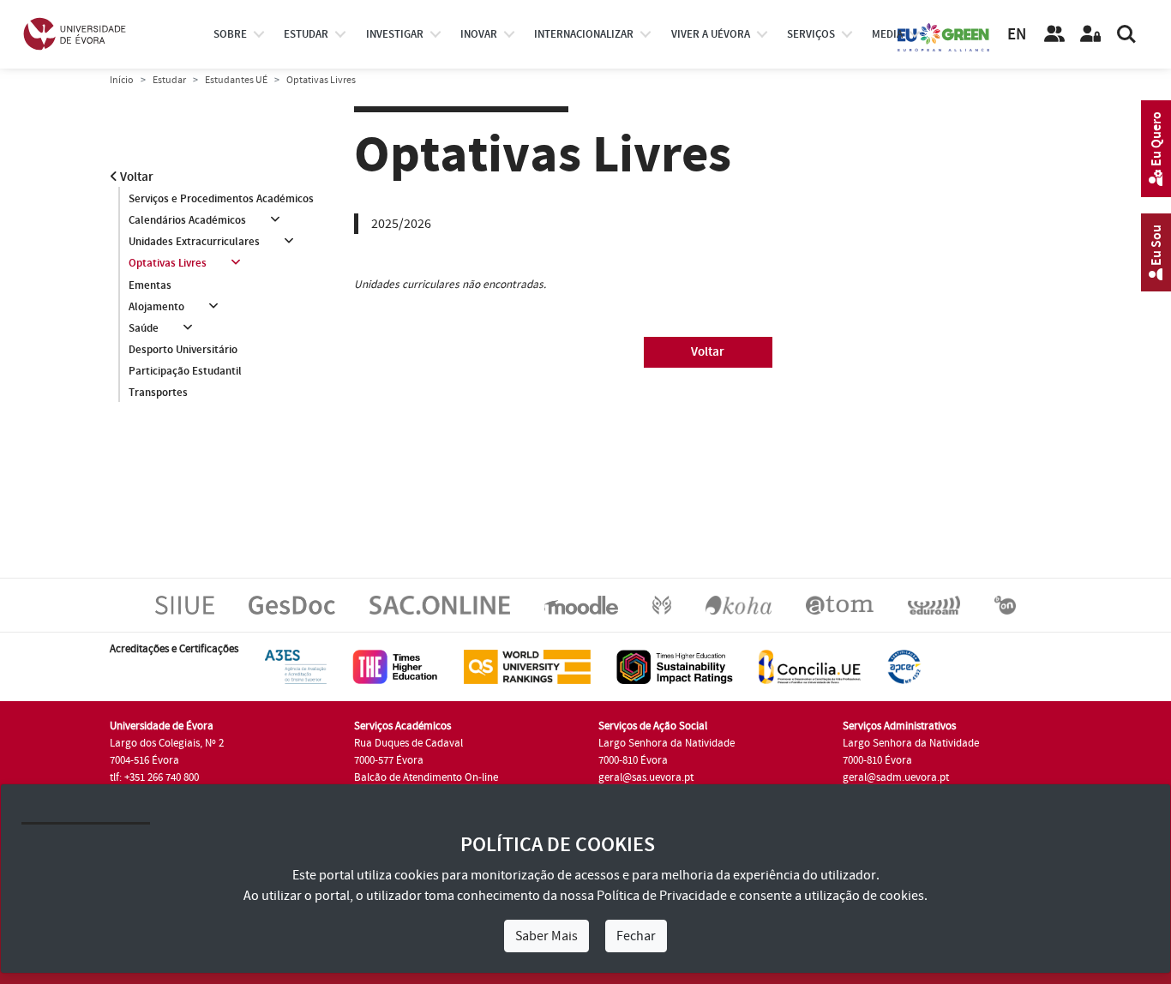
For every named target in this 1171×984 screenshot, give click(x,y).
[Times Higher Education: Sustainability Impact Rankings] (674, 666)
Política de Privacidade (662, 895)
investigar (394, 34)
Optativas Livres (168, 263)
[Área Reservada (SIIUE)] (1090, 34)
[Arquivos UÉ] (840, 604)
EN (1016, 34)
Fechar (636, 936)
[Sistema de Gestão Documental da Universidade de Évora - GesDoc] (292, 604)
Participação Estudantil (185, 371)
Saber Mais (546, 936)
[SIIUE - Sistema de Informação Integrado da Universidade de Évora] (184, 604)
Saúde (144, 328)
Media (887, 34)
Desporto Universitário (183, 349)
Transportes (158, 392)
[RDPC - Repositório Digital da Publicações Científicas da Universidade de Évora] (661, 604)
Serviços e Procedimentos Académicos (221, 199)
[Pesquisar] (1126, 34)
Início (122, 80)
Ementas (150, 285)
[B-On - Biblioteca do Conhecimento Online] (1005, 604)
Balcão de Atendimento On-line (426, 777)
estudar (306, 34)
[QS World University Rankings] (527, 666)
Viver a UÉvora (710, 34)
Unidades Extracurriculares (194, 241)
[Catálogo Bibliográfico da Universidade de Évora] (739, 604)
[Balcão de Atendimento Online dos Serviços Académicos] (439, 604)
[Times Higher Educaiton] (395, 666)
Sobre (230, 34)
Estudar (169, 80)
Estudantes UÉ (236, 80)
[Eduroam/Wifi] (934, 604)
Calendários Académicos (187, 220)
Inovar (478, 34)
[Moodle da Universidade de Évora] (580, 604)
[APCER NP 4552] (904, 666)
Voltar (135, 177)
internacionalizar (584, 34)
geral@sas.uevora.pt (646, 777)
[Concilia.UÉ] (810, 666)
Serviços (811, 34)
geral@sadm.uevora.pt (896, 777)
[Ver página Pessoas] (1054, 34)
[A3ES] (296, 666)
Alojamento (156, 307)
